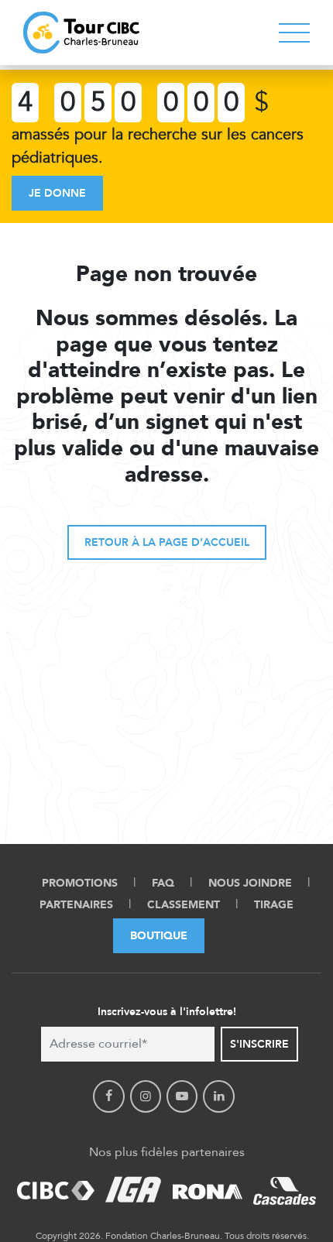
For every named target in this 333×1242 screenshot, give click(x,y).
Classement (183, 904)
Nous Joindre (250, 883)
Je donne (57, 193)
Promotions (80, 883)
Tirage (274, 904)
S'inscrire (259, 1044)
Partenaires (76, 904)
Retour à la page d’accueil (166, 542)
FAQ (163, 883)
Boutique (158, 935)
